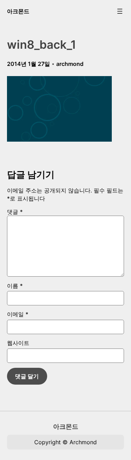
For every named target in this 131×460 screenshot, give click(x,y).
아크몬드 (18, 11)
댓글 (15, 211)
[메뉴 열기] (120, 11)
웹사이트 (18, 342)
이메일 (17, 314)
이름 (15, 285)
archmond (69, 63)
